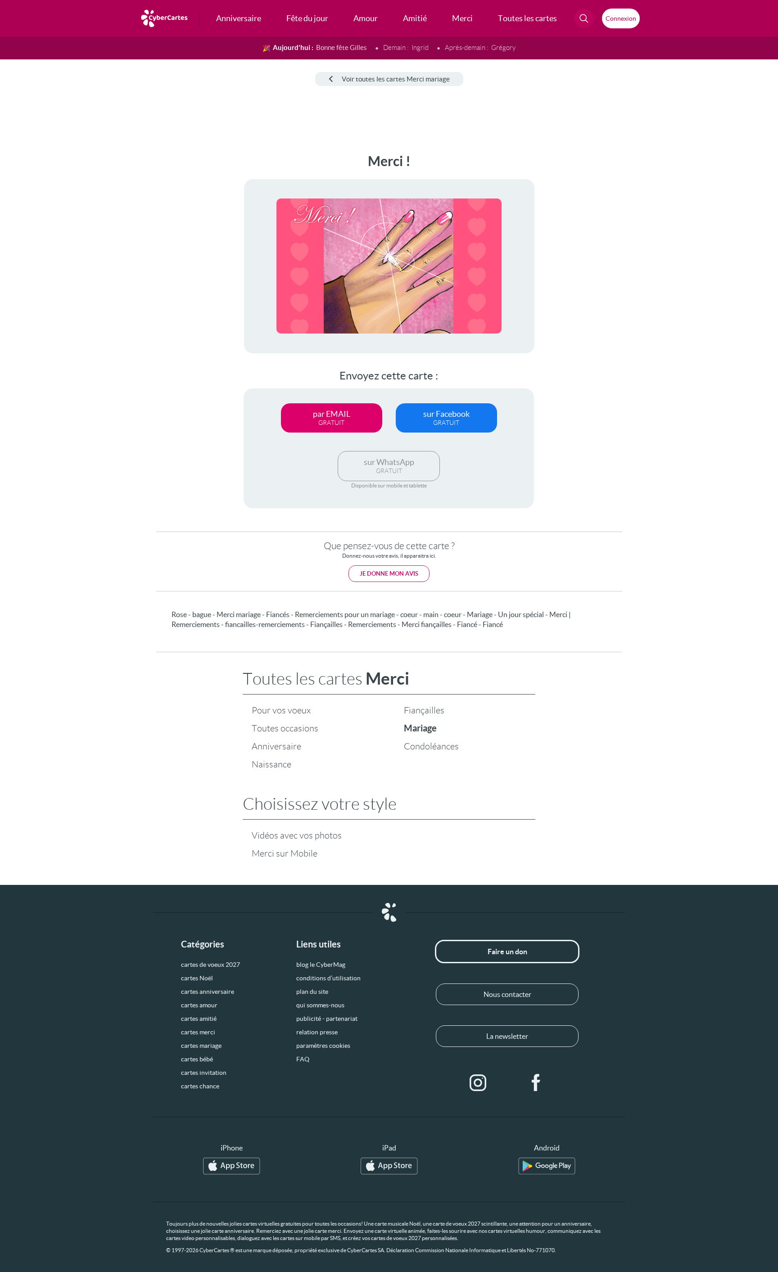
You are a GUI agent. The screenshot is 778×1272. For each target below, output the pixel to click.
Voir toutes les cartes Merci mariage (396, 79)
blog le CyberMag (320, 964)
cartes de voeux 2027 (210, 964)
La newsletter (507, 1036)
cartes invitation (203, 1072)
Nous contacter (507, 994)
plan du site (312, 991)
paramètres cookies (323, 1045)
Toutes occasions (285, 728)
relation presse (317, 1032)
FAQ (302, 1059)
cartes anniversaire (207, 991)
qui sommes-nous (320, 1005)
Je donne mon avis (389, 573)
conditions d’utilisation (328, 978)
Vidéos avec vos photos (297, 835)
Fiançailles (424, 710)
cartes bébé (197, 1059)
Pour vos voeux (281, 710)
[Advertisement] (74, 288)
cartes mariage (201, 1045)
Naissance (271, 764)
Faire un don (507, 951)
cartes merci (198, 1032)
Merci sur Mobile (284, 853)
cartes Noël (197, 978)
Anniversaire (276, 746)
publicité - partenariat (326, 1018)
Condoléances (431, 746)
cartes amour (199, 1005)
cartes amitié (199, 1018)
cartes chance (200, 1086)
